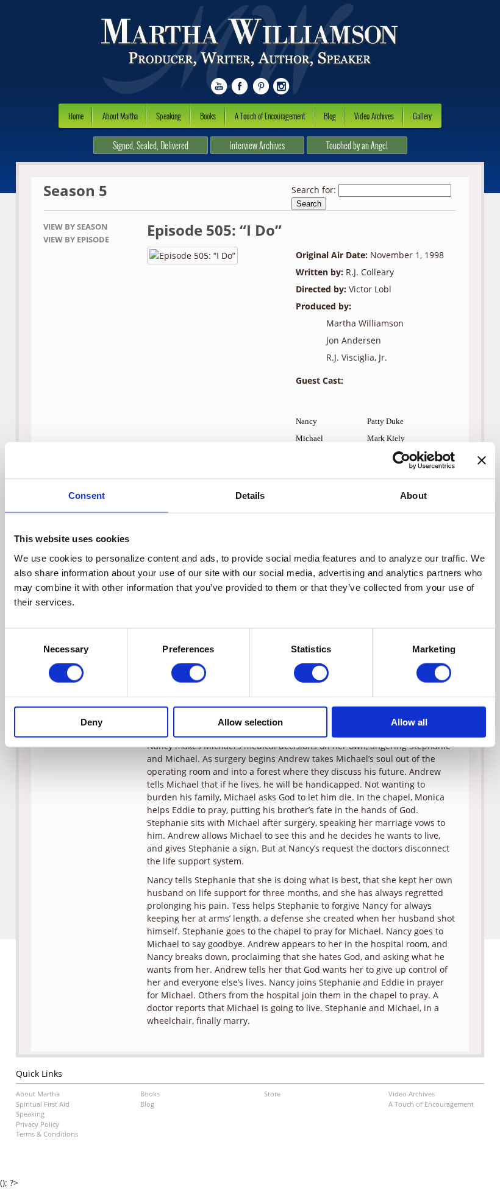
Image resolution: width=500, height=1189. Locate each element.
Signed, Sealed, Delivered (150, 145)
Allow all (409, 721)
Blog (330, 116)
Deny (91, 721)
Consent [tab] (86, 495)
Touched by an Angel (357, 145)
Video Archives (374, 116)
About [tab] (413, 495)
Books (208, 116)
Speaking (168, 116)
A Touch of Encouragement (270, 116)
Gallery (422, 116)
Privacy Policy (37, 1124)
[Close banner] (481, 460)
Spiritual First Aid (43, 1104)
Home (76, 116)
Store (272, 1093)
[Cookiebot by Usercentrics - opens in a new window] (401, 460)
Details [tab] (250, 495)
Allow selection (250, 721)
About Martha (120, 116)
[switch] (188, 673)
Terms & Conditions (47, 1133)
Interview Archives (257, 145)
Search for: (313, 190)
